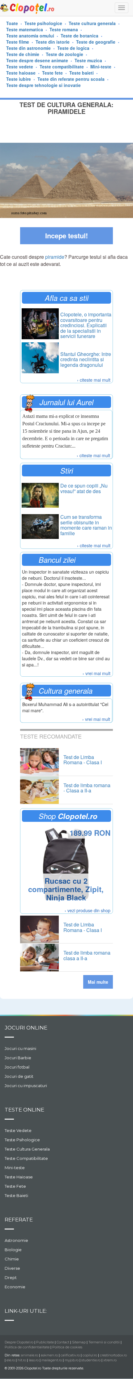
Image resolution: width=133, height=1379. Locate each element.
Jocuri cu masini (20, 1048)
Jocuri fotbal (17, 1067)
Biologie (13, 1249)
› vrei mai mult (96, 673)
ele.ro (10, 1360)
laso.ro (34, 1360)
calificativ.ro (70, 1355)
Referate (19, 1219)
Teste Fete (15, 1186)
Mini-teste (15, 1167)
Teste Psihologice (22, 1139)
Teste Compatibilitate (26, 1158)
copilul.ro (90, 1355)
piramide (54, 256)
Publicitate (45, 1342)
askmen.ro (49, 1355)
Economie (15, 1286)
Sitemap (79, 1342)
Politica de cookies (67, 1347)
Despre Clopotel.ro (19, 1342)
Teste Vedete (18, 1130)
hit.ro (22, 1360)
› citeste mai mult (93, 380)
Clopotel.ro (27, 8)
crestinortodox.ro (113, 1355)
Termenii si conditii (104, 1342)
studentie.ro (91, 1360)
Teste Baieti (16, 1195)
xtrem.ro (110, 1360)
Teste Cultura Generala (27, 1149)
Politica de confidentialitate (27, 1347)
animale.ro (29, 1355)
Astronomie (16, 1240)
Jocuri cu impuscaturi (26, 1085)
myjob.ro (72, 1360)
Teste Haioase (19, 1176)
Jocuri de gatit (19, 1076)
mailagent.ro (51, 1360)
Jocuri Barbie (18, 1057)
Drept (11, 1277)
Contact (63, 1342)
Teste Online (24, 1110)
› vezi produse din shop (87, 910)
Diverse (12, 1268)
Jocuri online (26, 1028)
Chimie (12, 1258)
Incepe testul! (66, 236)
